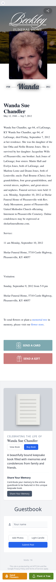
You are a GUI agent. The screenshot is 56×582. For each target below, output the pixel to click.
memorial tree (39, 319)
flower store (37, 324)
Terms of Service (36, 568)
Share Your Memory (19, 493)
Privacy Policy (19, 568)
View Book (15, 447)
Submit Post (28, 544)
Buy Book (31, 447)
